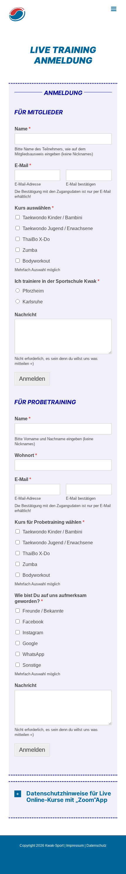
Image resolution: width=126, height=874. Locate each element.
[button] (63, 796)
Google (30, 643)
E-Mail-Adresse (28, 184)
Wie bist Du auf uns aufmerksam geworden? (50, 598)
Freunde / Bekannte (43, 610)
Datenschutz (96, 846)
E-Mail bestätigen (81, 184)
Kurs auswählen (34, 207)
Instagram (33, 632)
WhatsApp (33, 654)
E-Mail (23, 165)
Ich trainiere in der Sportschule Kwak (57, 281)
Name (22, 128)
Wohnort (26, 455)
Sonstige (32, 665)
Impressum (75, 846)
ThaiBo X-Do (36, 239)
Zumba (30, 250)
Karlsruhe (33, 301)
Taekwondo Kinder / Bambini (52, 217)
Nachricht (25, 314)
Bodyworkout (36, 261)
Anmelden (32, 378)
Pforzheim (33, 290)
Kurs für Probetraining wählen (49, 522)
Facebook (33, 621)
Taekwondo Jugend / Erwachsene (58, 228)
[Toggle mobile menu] (114, 9)
